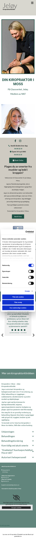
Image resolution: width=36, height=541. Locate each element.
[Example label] (20, 141)
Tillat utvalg (18, 302)
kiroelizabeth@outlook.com (12, 485)
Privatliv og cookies (5, 525)
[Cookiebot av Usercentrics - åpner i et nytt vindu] (25, 232)
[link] (33, 432)
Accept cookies (16, 507)
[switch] (31, 271)
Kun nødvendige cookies (18, 308)
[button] (30, 3)
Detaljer (27, 291)
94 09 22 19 (18, 149)
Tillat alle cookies (18, 297)
